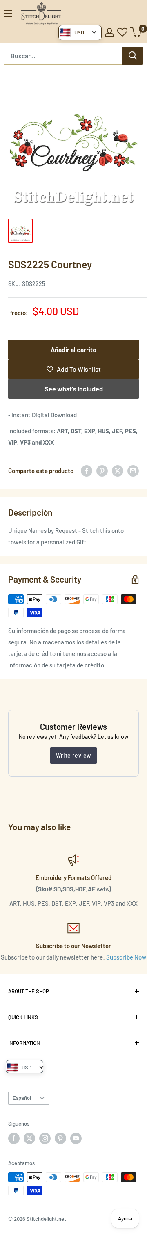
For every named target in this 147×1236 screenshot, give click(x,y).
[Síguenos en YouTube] (76, 1138)
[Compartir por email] (133, 470)
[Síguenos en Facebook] (14, 1138)
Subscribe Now (126, 957)
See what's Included (74, 389)
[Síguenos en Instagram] (45, 1138)
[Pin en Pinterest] (102, 470)
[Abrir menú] (8, 13)
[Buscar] (132, 56)
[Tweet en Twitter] (117, 470)
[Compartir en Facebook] (86, 470)
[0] (136, 32)
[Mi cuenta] (109, 32)
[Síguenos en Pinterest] (60, 1138)
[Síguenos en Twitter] (29, 1138)
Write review (73, 755)
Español (22, 1097)
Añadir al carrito (73, 349)
